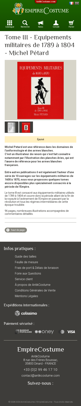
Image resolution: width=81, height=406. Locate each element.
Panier (71, 27)
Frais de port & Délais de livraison (37, 268)
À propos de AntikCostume (32, 285)
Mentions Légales (26, 296)
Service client (24, 279)
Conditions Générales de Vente (35, 290)
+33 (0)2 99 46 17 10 (40, 369)
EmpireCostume (44, 402)
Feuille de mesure (26, 262)
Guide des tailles (25, 256)
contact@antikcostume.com (40, 375)
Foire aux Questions (28, 273)
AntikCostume (28, 402)
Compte (56, 27)
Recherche (25, 27)
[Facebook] (40, 392)
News (40, 27)
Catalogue (9, 27)
